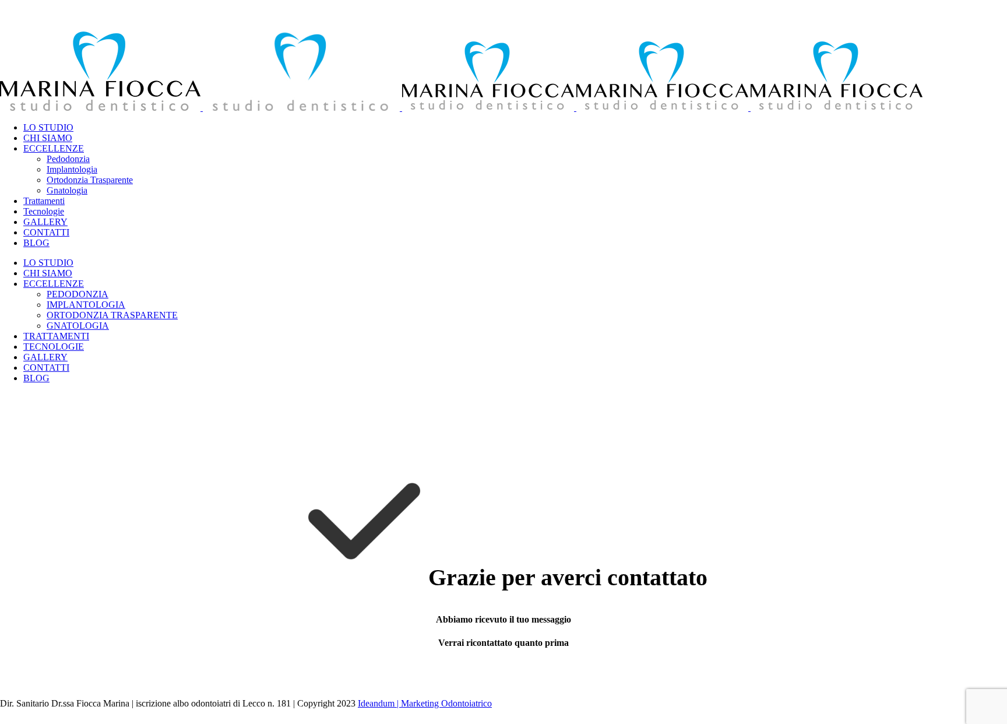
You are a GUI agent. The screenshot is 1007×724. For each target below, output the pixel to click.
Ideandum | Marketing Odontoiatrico (425, 703)
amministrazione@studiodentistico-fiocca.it (79, 123)
